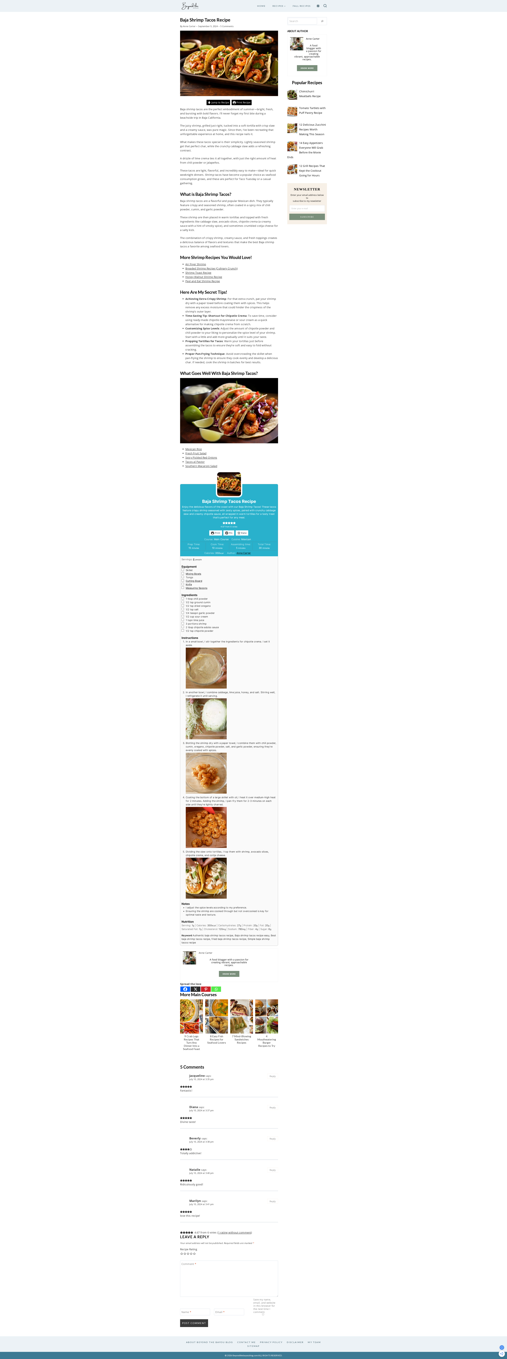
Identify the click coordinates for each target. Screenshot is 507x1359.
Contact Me (246, 1342)
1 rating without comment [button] (234, 1232)
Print (217, 533)
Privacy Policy (271, 1342)
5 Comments (227, 26)
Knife (189, 584)
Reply (273, 1076)
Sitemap (253, 1346)
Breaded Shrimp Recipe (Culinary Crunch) (211, 268)
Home (261, 6)
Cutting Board (194, 581)
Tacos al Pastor (195, 462)
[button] (224, 523)
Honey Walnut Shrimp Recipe (203, 277)
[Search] (322, 21)
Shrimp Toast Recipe (198, 272)
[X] (195, 989)
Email (220, 1312)
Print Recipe (243, 102)
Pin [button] (230, 533)
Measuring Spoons (196, 588)
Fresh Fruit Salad (195, 453)
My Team (314, 1342)
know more (229, 974)
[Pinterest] (318, 6)
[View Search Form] (325, 6)
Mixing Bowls (193, 573)
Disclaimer (295, 1342)
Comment (188, 1264)
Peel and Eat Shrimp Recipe (202, 281)
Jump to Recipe (220, 102)
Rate (243, 533)
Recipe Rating (188, 1249)
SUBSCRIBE (307, 217)
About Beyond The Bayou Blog (209, 1342)
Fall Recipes (302, 6)
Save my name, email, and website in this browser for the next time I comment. (264, 1306)
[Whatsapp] (216, 989)
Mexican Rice (193, 449)
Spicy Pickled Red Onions (201, 457)
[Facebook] (185, 989)
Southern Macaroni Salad (201, 466)
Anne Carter (189, 26)
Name (186, 1312)
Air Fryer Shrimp (195, 264)
